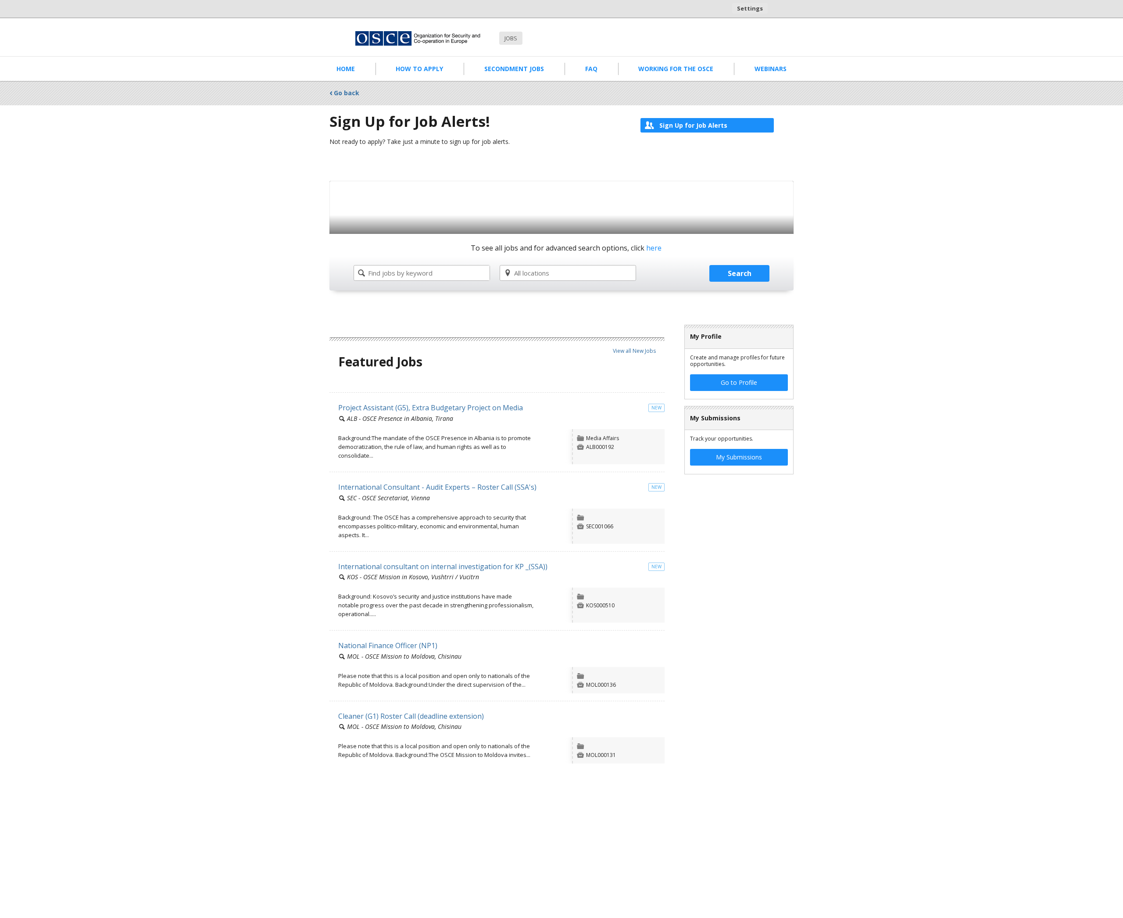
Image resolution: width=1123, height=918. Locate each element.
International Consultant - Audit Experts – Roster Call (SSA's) (437, 487)
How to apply (419, 69)
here (654, 248)
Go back (346, 93)
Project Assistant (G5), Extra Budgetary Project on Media (430, 407)
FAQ (591, 69)
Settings (750, 8)
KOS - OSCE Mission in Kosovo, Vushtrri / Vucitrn (413, 577)
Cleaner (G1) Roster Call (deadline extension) (411, 716)
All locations (531, 273)
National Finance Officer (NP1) (387, 645)
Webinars (771, 69)
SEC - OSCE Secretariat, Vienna (388, 498)
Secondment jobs (514, 69)
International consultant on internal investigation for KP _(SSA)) (442, 566)
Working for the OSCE (675, 69)
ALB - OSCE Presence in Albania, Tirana (400, 418)
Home (345, 69)
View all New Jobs (634, 351)
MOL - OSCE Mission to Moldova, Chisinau (404, 656)
